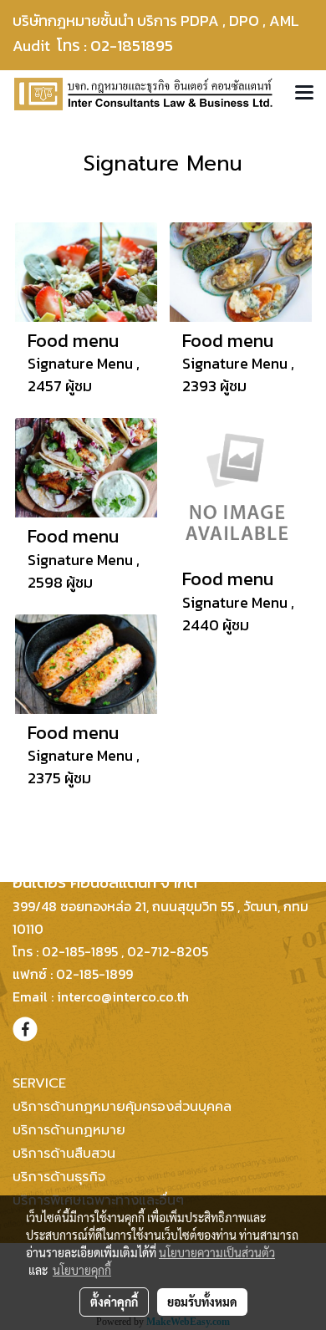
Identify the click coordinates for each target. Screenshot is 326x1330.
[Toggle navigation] (304, 93)
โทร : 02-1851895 (125, 45)
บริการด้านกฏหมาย (69, 1130)
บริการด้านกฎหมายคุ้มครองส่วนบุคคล (122, 1107)
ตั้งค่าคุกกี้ (114, 1301)
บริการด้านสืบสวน (64, 1154)
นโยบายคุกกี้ (82, 1269)
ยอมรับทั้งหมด (202, 1301)
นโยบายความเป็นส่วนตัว (217, 1252)
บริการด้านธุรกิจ (59, 1177)
